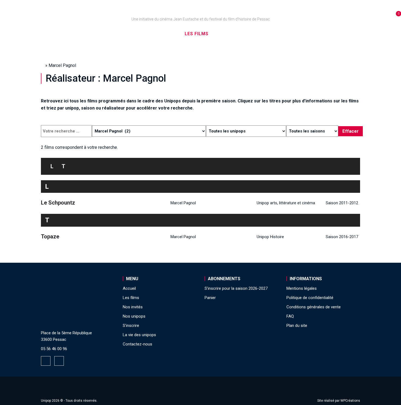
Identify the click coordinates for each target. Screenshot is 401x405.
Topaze (50, 236)
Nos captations (154, 33)
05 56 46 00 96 (54, 348)
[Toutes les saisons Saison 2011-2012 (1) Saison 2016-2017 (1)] (312, 131)
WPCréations (350, 401)
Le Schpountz (58, 202)
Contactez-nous (137, 344)
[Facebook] (45, 361)
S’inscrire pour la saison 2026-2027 (236, 288)
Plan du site (296, 325)
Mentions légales (301, 288)
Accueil (73, 33)
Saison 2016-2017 (342, 236)
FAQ (290, 316)
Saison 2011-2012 (342, 202)
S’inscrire (269, 33)
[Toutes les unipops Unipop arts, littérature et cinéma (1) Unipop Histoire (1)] (246, 131)
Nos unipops (108, 33)
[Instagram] (59, 361)
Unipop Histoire (270, 236)
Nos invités (232, 33)
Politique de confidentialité (309, 297)
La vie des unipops (314, 33)
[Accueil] (200, 11)
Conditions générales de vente (313, 307)
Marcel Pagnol (183, 202)
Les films (196, 33)
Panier (210, 297)
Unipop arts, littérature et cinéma (286, 202)
